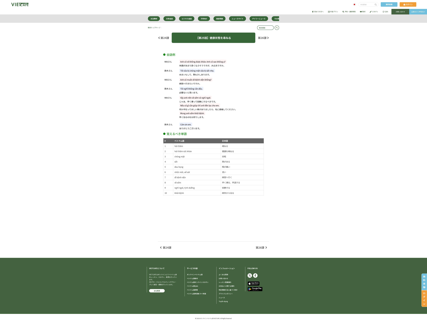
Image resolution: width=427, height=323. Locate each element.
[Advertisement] (213, 212)
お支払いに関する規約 (226, 286)
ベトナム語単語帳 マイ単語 (196, 294)
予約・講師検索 (350, 11)
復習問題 (219, 18)
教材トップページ (154, 27)
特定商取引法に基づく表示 (228, 290)
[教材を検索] (277, 27)
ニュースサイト (237, 18)
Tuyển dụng (223, 301)
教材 (363, 11)
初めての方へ (319, 11)
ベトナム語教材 (192, 278)
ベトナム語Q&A (192, 286)
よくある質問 (223, 274)
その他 (276, 18)
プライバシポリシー (226, 294)
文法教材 (154, 18)
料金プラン (334, 11)
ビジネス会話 (187, 18)
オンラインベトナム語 (194, 274)
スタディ (375, 11)
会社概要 (157, 291)
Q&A (386, 11)
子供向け (204, 18)
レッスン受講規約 (225, 282)
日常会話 (169, 18)
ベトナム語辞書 (192, 290)
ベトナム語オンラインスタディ (198, 282)
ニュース (222, 297)
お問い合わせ (223, 278)
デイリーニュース (258, 18)
